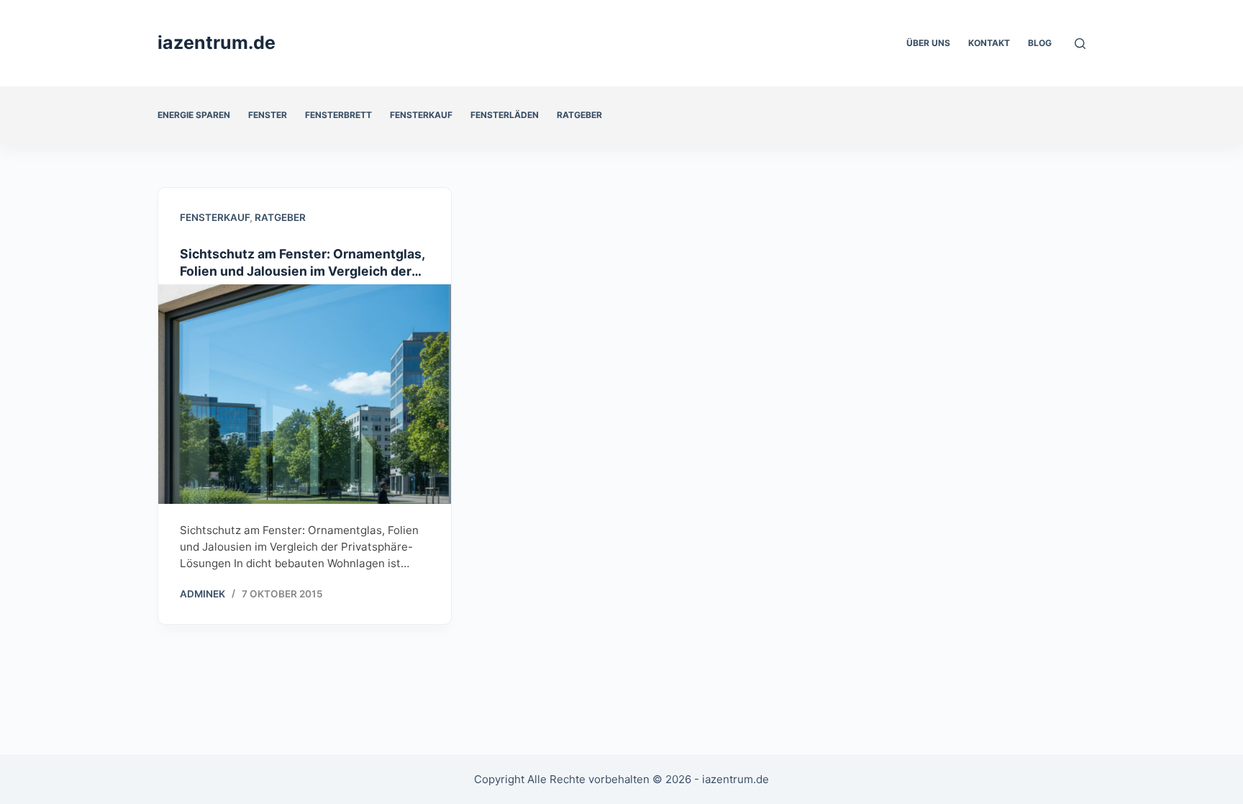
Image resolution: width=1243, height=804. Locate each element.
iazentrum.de (217, 42)
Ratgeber (579, 114)
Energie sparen (194, 114)
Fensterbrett (338, 114)
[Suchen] (1080, 43)
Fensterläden (504, 114)
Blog (1040, 42)
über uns (928, 42)
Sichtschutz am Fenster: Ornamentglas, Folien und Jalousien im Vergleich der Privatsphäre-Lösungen (302, 271)
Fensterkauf (421, 114)
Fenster (267, 114)
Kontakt (989, 42)
